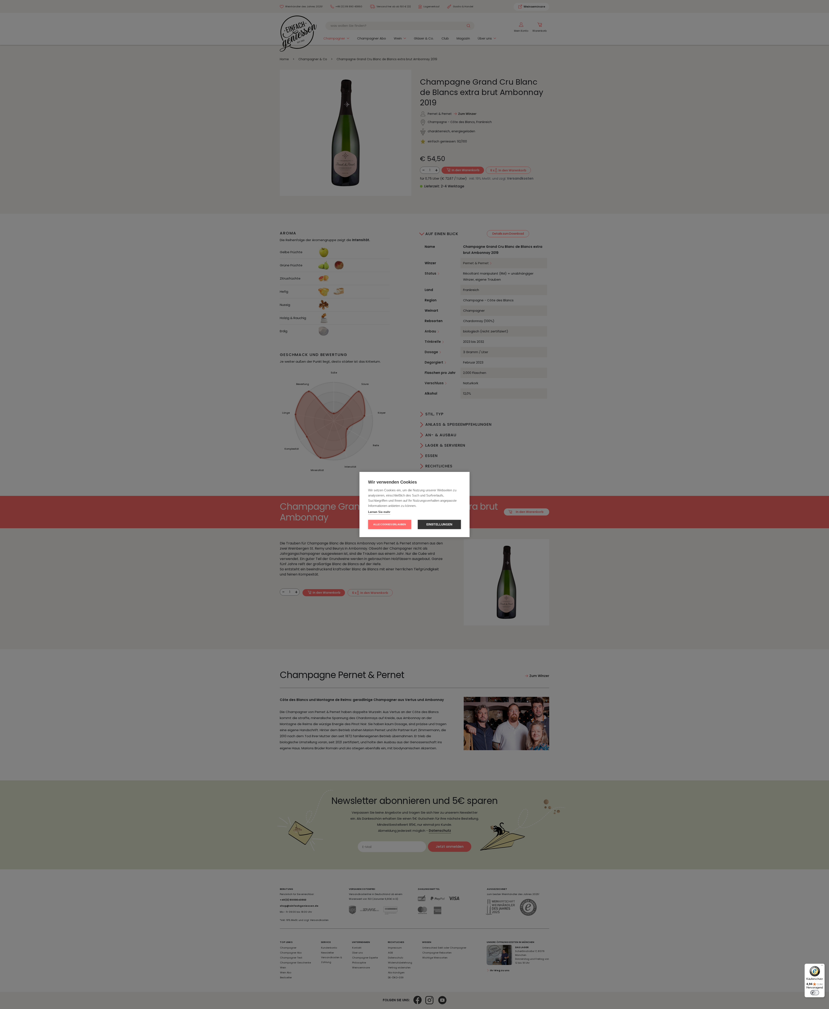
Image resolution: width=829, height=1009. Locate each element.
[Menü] (822, 966)
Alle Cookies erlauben (389, 524)
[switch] (814, 992)
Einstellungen (439, 524)
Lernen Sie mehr (379, 512)
